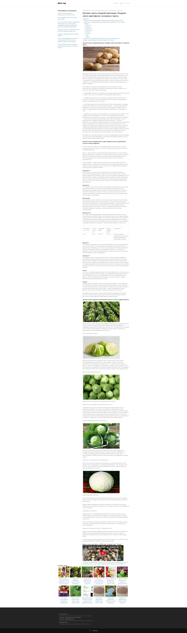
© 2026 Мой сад (63, 614)
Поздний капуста (119, 562)
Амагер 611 (88, 27)
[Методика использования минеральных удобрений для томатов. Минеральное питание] (63, 596)
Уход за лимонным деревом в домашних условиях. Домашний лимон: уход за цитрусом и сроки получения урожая (68, 40)
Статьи (127, 3)
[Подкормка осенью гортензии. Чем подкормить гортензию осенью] (122, 577)
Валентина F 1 (89, 30)
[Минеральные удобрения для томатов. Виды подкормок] (87, 577)
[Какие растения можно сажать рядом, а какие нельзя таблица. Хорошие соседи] (75, 596)
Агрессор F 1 (89, 25)
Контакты (61, 617)
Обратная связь (63, 622)
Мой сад (62, 3)
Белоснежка (89, 28)
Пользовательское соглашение (73, 617)
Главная (116, 3)
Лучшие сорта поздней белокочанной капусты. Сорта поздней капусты (102, 38)
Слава (87, 35)
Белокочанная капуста (112, 564)
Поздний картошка (93, 562)
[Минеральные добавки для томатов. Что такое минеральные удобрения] (110, 596)
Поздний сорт (122, 564)
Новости (122, 3)
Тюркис (87, 37)
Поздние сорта (102, 562)
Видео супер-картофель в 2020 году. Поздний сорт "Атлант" (99, 40)
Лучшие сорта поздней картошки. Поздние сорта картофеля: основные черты (103, 20)
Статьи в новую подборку (99, 564)
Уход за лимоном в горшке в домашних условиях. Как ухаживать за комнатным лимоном (68, 46)
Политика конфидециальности (67, 619)
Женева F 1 (88, 32)
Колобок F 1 (89, 33)
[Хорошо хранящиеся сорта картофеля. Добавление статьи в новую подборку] (63, 577)
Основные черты (110, 562)
